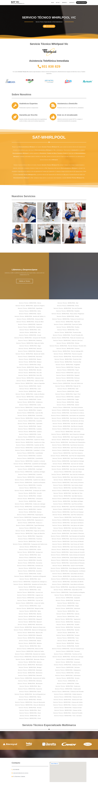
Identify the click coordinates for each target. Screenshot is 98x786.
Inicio (52, 2)
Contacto (71, 2)
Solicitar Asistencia (81, 2)
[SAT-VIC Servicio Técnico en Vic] (17, 2)
